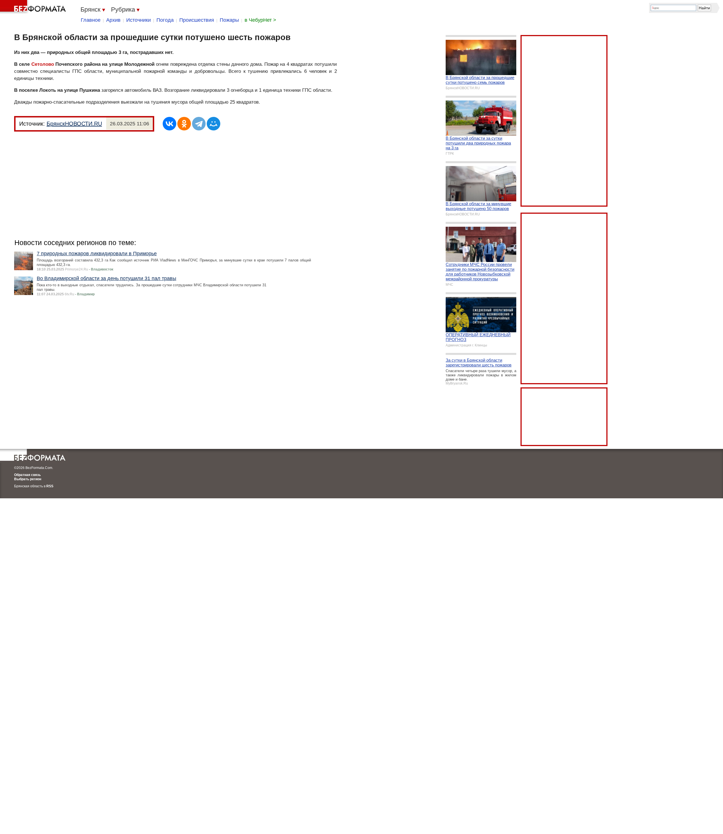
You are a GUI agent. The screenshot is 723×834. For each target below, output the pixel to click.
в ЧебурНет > (260, 20)
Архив (113, 20)
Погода (165, 20)
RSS (49, 486)
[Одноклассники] (184, 123)
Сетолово (42, 64)
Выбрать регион (27, 479)
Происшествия (196, 20)
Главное (91, 20)
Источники (138, 20)
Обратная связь (27, 475)
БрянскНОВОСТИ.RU (74, 124)
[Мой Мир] (213, 123)
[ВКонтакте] (169, 123)
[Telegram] (199, 123)
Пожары (229, 20)
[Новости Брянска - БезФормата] (34, 7)
